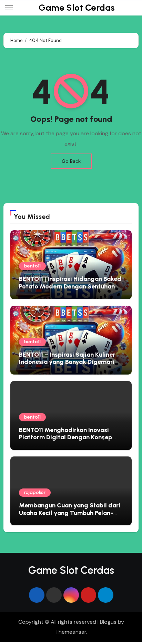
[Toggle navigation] (8, 8)
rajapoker (34, 492)
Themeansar (70, 631)
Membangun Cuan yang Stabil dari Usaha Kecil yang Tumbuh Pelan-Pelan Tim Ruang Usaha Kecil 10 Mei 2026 (70, 517)
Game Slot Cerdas (77, 7)
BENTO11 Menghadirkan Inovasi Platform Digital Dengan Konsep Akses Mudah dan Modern (65, 437)
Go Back (71, 161)
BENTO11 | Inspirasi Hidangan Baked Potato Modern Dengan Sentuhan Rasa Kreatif (70, 286)
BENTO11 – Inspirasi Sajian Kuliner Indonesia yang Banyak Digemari (67, 358)
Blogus (108, 621)
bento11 (32, 266)
